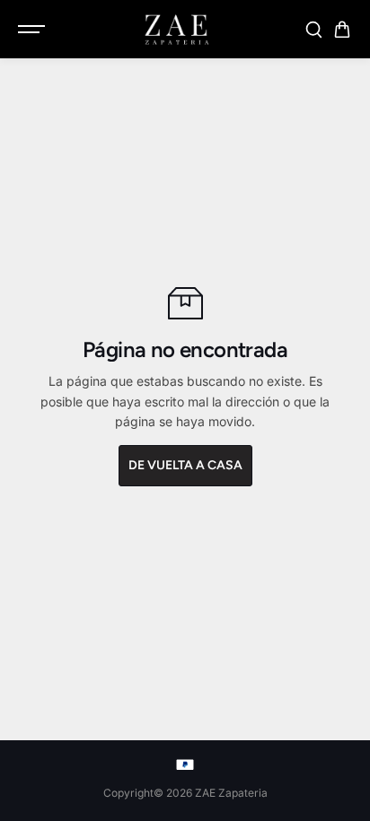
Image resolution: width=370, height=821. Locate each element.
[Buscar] (313, 29)
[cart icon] (342, 29)
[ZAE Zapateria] (176, 29)
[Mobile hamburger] (33, 29)
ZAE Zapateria (231, 792)
